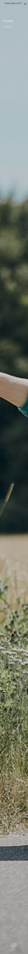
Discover (8, 27)
